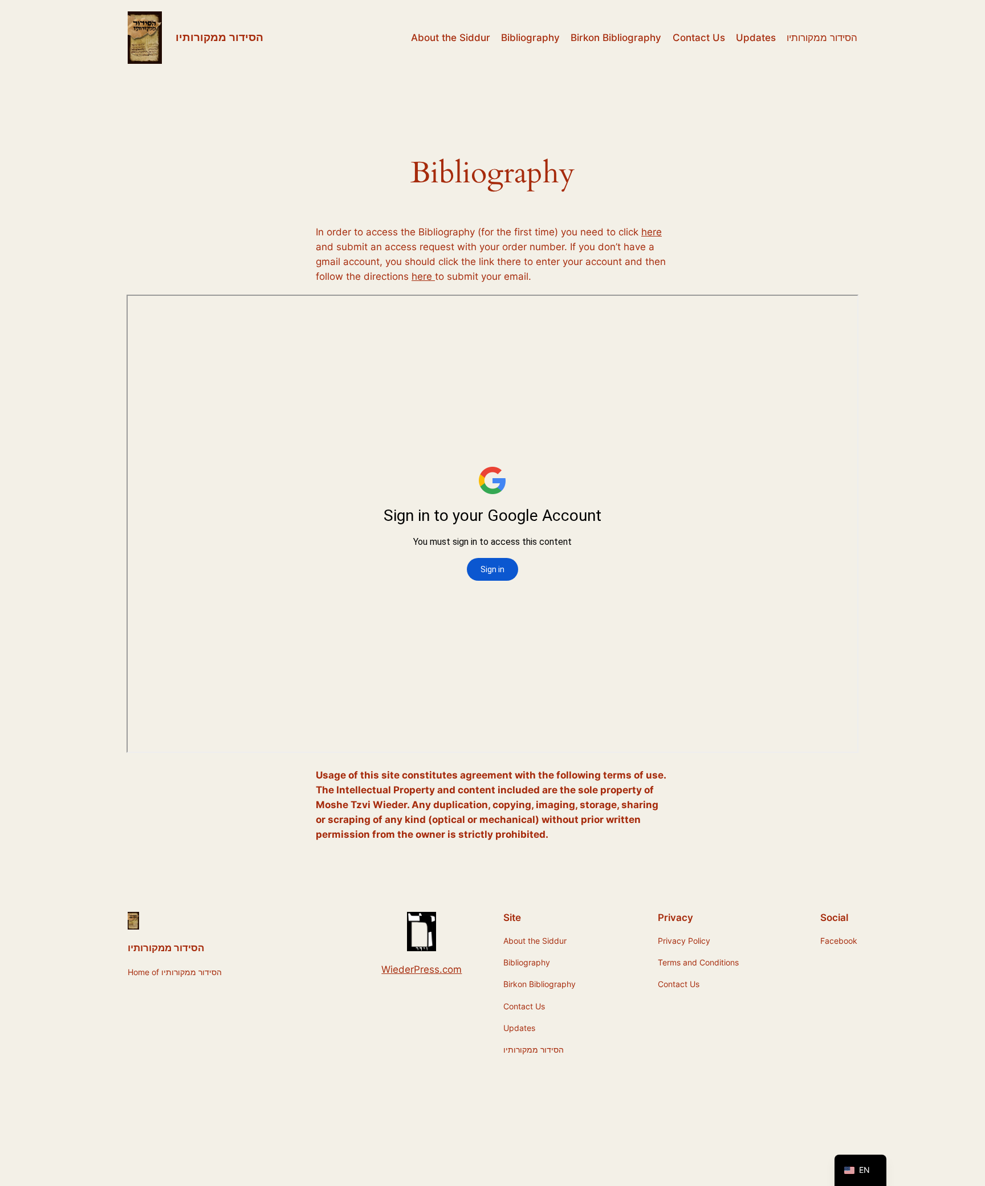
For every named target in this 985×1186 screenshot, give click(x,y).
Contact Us (699, 37)
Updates (756, 37)
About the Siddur (450, 37)
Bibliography (530, 37)
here (651, 232)
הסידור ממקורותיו (219, 37)
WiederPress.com (421, 969)
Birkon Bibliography (616, 37)
